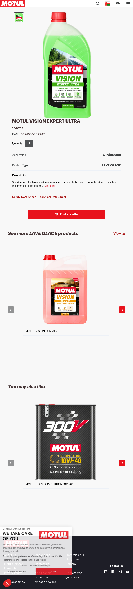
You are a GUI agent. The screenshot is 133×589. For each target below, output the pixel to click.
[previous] (11, 309)
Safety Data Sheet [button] (24, 197)
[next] (122, 309)
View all (119, 233)
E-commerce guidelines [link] (73, 575)
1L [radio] (29, 143)
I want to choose (22, 571)
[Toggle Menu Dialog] (128, 3)
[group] (29, 143)
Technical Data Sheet (52, 197)
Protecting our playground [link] (74, 557)
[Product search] (97, 3)
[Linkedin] (105, 571)
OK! (58, 571)
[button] (7, 583)
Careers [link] (70, 564)
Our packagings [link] (14, 582)
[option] (66, 310)
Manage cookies (45, 582)
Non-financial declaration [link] (43, 575)
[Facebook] (112, 571)
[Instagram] (120, 571)
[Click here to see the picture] (19, 17)
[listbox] (66, 310)
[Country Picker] (107, 4)
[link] (66, 214)
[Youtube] (127, 571)
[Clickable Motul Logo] (12, 3)
